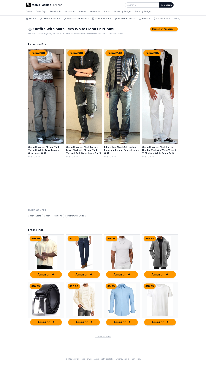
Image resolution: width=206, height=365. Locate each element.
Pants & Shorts (103, 18)
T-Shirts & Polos (51, 18)
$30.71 (73, 238)
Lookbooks (56, 11)
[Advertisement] (103, 186)
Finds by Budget (143, 11)
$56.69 (149, 238)
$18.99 (149, 286)
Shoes (146, 18)
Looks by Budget (122, 11)
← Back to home (103, 336)
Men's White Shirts (75, 216)
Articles (82, 11)
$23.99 (73, 286)
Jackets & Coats (126, 18)
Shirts (32, 18)
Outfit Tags (41, 11)
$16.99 (35, 286)
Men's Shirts (35, 216)
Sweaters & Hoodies (78, 18)
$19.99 (35, 238)
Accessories (163, 18)
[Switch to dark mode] (178, 5)
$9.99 (111, 286)
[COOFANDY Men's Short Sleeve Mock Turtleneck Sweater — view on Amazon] (122, 252)
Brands (107, 11)
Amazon (44, 274)
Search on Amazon (164, 29)
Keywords (95, 11)
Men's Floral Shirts (54, 216)
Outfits (29, 11)
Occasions (70, 11)
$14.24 (111, 238)
